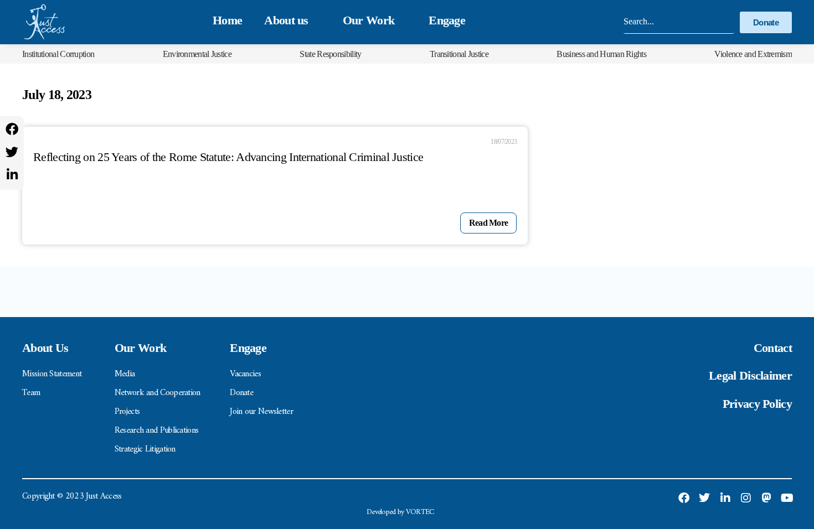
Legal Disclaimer (750, 375)
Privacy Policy (757, 404)
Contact (773, 348)
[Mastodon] (766, 498)
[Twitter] (12, 152)
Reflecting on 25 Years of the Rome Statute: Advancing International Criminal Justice (228, 157)
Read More (488, 222)
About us (286, 20)
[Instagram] (746, 498)
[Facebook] (12, 129)
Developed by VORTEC (400, 512)
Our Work (368, 20)
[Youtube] (787, 498)
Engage (447, 20)
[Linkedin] (12, 174)
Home (227, 20)
